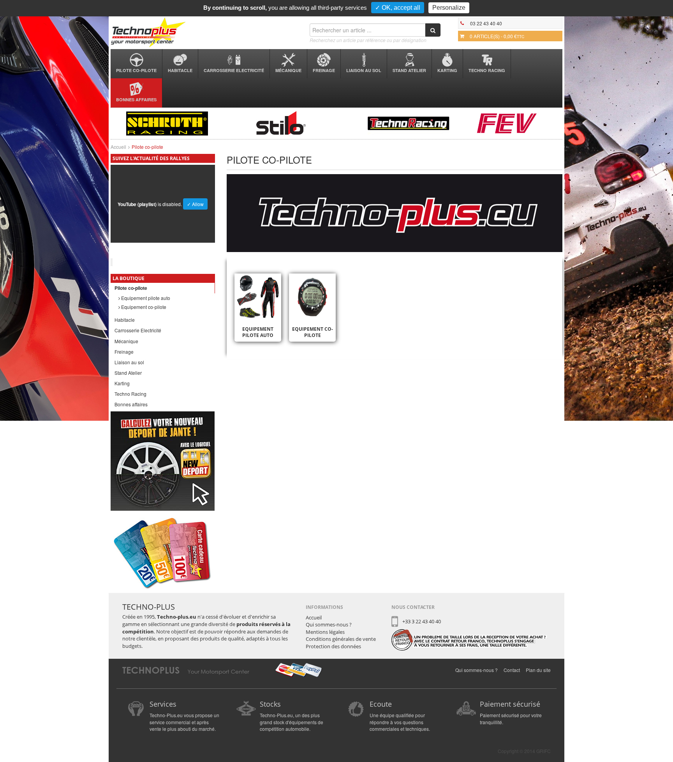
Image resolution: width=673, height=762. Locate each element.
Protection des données (333, 646)
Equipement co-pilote (143, 306)
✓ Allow (195, 204)
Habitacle (180, 70)
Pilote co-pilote (136, 70)
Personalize (448, 7)
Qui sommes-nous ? (329, 624)
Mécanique (288, 70)
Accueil (118, 146)
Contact (512, 670)
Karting (447, 70)
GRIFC (543, 751)
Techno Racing (487, 70)
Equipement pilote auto (145, 298)
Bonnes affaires (136, 99)
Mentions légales (325, 631)
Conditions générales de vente (341, 638)
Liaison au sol (363, 70)
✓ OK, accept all (397, 7)
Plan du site (538, 670)
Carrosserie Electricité (234, 70)
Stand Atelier (409, 70)
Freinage (324, 70)
